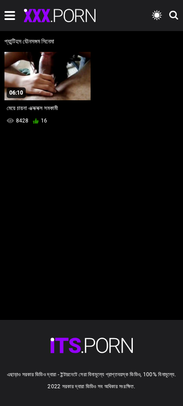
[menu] (9, 15)
